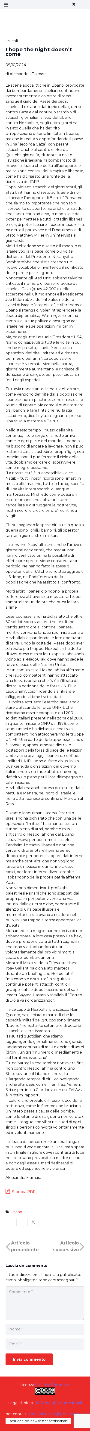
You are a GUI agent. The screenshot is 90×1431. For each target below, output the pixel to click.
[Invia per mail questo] (11, 1222)
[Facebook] (65, 4)
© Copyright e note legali (59, 1403)
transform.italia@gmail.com (54, 1414)
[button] (6, 4)
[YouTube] (82, 4)
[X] (74, 4)
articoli (12, 41)
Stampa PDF (23, 1192)
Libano (16, 1212)
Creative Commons (52, 1385)
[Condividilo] (22, 1222)
